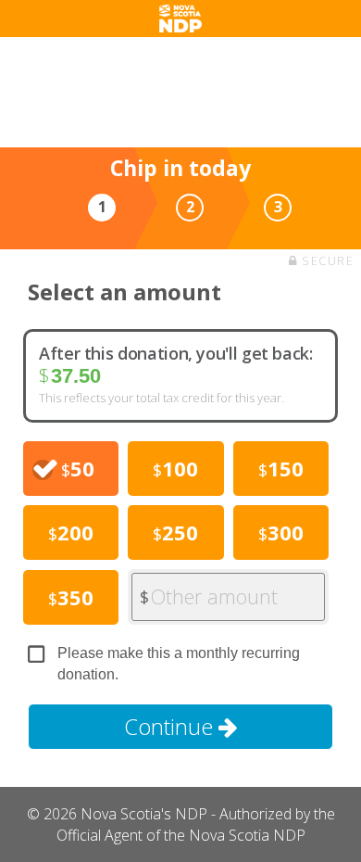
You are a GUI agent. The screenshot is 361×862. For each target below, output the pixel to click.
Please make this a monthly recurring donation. (178, 663)
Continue (171, 726)
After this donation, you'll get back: (176, 353)
